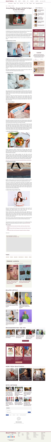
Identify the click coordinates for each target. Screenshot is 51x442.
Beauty (18, 433)
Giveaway (42, 59)
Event (35, 59)
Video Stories (21, 3)
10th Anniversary (10, 3)
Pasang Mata (28, 433)
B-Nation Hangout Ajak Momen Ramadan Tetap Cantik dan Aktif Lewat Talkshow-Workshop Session (41, 69)
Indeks (33, 3)
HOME (16, 1)
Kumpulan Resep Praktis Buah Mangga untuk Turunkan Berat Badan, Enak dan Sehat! (19, 229)
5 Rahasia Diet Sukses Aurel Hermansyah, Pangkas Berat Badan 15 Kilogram (18, 230)
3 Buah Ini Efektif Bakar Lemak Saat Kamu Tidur (12, 236)
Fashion (23, 433)
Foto (24, 3)
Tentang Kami (34, 433)
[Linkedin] (12, 436)
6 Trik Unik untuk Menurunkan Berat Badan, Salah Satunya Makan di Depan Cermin (18, 227)
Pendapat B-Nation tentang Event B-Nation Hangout (41, 63)
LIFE (27, 1)
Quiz (18, 3)
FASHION (24, 1)
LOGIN (40, 1)
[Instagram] (11, 436)
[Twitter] (9, 436)
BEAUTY (19, 1)
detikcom (42, 433)
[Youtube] (14, 436)
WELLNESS (31, 1)
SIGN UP (43, 1)
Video (27, 3)
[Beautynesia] (10, 1)
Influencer (15, 3)
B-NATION (37, 1)
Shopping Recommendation (39, 3)
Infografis (30, 3)
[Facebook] (8, 436)
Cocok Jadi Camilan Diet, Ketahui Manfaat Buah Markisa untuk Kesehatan (20, 160)
